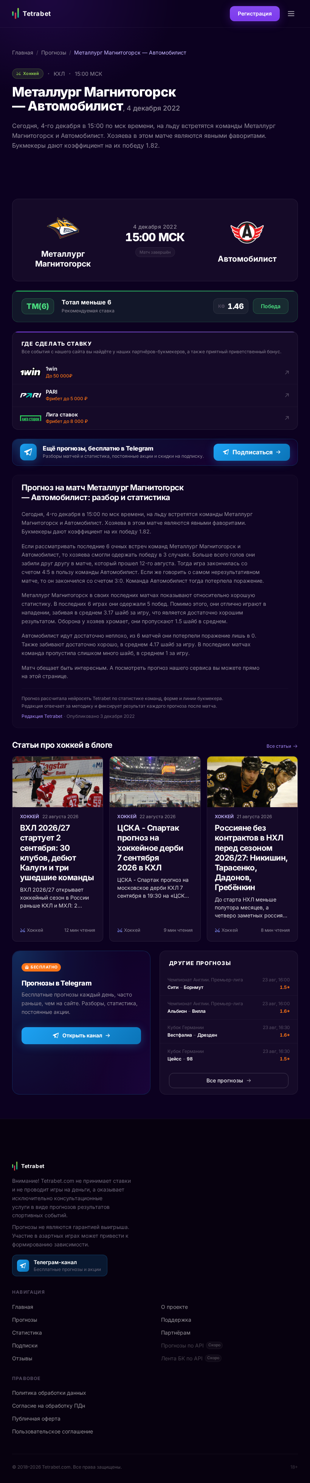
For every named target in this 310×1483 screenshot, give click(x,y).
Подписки (24, 1345)
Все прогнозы (224, 1080)
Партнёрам (176, 1332)
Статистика (27, 1332)
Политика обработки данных (49, 1392)
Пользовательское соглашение (52, 1431)
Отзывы (22, 1358)
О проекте (174, 1307)
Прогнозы (53, 52)
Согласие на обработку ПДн (48, 1405)
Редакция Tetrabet (42, 716)
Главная (22, 52)
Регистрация (255, 13)
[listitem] (155, 372)
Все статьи (279, 746)
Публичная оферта (36, 1418)
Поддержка (176, 1319)
